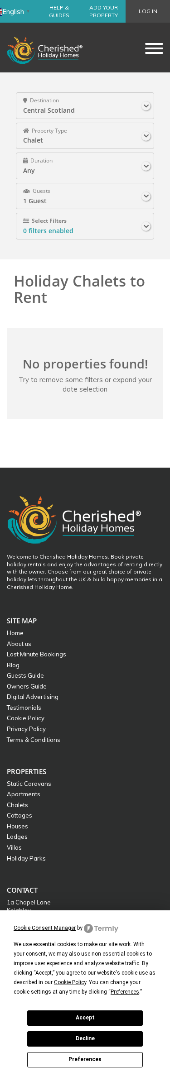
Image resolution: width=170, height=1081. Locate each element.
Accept (85, 1017)
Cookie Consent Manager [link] (45, 928)
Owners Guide (27, 686)
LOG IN (148, 11)
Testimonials (24, 707)
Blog (13, 665)
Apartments (23, 794)
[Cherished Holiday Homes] (51, 47)
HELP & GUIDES (59, 11)
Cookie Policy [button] (70, 982)
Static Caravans (29, 783)
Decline (85, 1038)
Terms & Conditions (33, 739)
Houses (17, 826)
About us (19, 643)
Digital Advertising (32, 696)
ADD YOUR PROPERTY (103, 11)
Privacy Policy (26, 728)
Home (15, 632)
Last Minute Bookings (36, 654)
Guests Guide (25, 675)
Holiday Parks (26, 858)
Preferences (85, 1059)
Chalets (17, 804)
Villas (14, 847)
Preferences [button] (125, 992)
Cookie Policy (25, 718)
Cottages (19, 815)
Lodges (17, 836)
